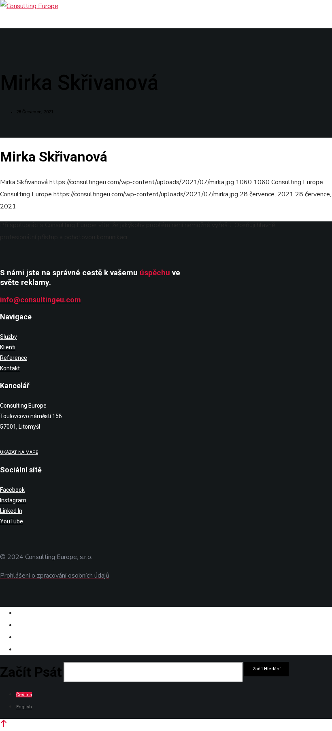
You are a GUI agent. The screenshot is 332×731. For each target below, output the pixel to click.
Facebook (12, 490)
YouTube (11, 521)
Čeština (24, 694)
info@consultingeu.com (40, 299)
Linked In (11, 511)
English (24, 707)
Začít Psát (31, 672)
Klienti (7, 347)
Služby (8, 337)
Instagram (13, 500)
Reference (13, 358)
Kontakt (10, 368)
